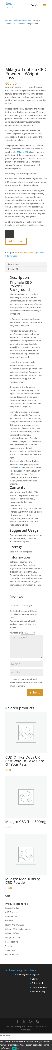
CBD (19, 467)
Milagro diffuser (12, 933)
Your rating (15, 632)
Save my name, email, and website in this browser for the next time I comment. (26, 682)
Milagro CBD (23, 152)
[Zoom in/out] (1, 1035)
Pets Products (11, 941)
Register (36, 974)
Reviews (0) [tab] (13, 269)
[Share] (7, 1035)
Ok (14, 1048)
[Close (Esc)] (9, 1035)
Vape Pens (10, 950)
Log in (35, 978)
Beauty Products (13, 908)
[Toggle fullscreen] (4, 1035)
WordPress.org (38, 991)
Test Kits (9, 946)
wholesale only (12, 954)
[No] (18, 1048)
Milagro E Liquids (13, 937)
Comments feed (39, 987)
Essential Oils (11, 916)
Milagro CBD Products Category (20, 929)
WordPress (26, 1029)
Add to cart (16, 241)
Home (8, 20)
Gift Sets (9, 920)
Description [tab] (13, 264)
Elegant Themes (25, 1026)
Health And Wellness (22, 20)
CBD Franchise (12, 912)
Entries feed (37, 983)
